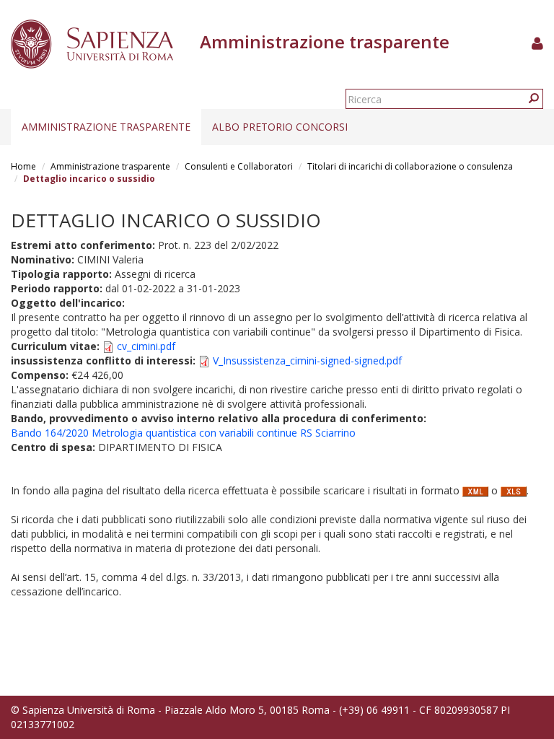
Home (23, 166)
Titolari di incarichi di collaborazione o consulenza (410, 166)
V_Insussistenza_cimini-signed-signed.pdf (307, 360)
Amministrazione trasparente (106, 127)
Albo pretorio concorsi (280, 127)
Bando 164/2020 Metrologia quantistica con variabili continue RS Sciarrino (183, 433)
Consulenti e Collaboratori (239, 166)
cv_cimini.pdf (146, 346)
